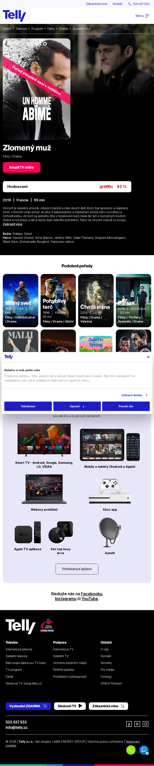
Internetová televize (19, 649)
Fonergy (106, 676)
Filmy (50, 29)
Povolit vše (126, 406)
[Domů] (14, 16)
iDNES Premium (111, 683)
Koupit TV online (21, 167)
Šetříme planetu (63, 669)
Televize (21, 29)
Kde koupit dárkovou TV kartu (26, 663)
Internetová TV (63, 649)
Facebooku (91, 593)
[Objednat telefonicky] (131, 750)
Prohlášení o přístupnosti (69, 676)
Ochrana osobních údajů (69, 663)
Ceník (9, 676)
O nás (105, 649)
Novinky (106, 663)
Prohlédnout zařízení (77, 569)
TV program (14, 669)
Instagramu (65, 598)
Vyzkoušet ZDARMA (25, 706)
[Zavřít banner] (148, 357)
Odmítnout (28, 406)
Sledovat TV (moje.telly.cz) (24, 683)
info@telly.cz (17, 727)
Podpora (59, 642)
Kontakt (118, 4)
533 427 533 (16, 722)
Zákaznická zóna (96, 4)
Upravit (75, 406)
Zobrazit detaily (132, 395)
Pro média (107, 669)
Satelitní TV (61, 656)
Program (37, 29)
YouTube (90, 598)
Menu (140, 16)
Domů (7, 29)
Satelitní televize (16, 656)
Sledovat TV (67, 706)
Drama (63, 29)
